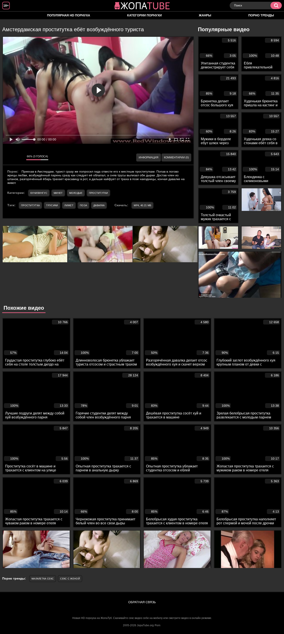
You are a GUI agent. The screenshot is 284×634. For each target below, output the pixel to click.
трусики (52, 205)
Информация (148, 157)
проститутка (30, 205)
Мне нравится (9, 157)
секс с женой (70, 578)
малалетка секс (43, 578)
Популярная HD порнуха (68, 15)
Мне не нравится (19, 157)
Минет (58, 193)
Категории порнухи (144, 15)
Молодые (76, 193)
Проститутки (98, 193)
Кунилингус (38, 193)
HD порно (10, 15)
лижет (68, 205)
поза (83, 205)
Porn (157, 625)
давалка (99, 205)
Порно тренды (261, 15)
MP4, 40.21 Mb (142, 205)
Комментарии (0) (176, 157)
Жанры (205, 15)
